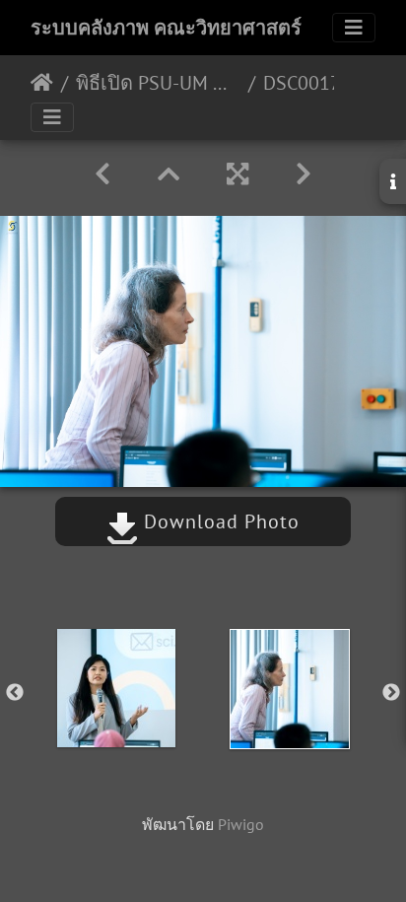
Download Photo (219, 521)
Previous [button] (15, 693)
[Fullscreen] (237, 174)
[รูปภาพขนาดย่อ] (168, 174)
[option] (116, 688)
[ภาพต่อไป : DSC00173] (303, 174)
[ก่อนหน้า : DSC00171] (102, 174)
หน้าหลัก (42, 83)
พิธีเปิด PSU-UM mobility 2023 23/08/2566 (158, 83)
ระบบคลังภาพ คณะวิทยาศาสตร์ (166, 27)
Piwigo (241, 824)
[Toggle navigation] (353, 27)
